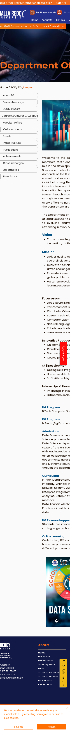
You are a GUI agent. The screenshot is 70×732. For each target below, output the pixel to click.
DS (20, 87)
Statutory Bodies (48, 676)
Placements (45, 684)
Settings (18, 726)
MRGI (41, 668)
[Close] (65, 709)
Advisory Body (46, 664)
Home (4, 87)
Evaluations (45, 680)
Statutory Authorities (50, 672)
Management (46, 660)
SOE (13, 87)
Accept (51, 726)
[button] (19, 122)
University (44, 656)
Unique (27, 87)
